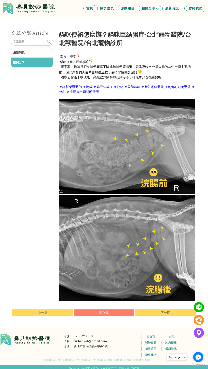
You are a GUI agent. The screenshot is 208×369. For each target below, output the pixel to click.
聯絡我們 (196, 8)
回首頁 (150, 336)
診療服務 (128, 8)
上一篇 (42, 313)
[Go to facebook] (198, 357)
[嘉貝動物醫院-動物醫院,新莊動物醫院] (28, 9)
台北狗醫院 (83, 359)
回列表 (103, 313)
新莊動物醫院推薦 (138, 359)
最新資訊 (172, 8)
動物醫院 (49, 359)
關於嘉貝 (107, 8)
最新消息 (19, 52)
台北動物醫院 (65, 359)
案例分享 (19, 62)
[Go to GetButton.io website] (198, 365)
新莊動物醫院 (116, 359)
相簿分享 (148, 8)
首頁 (89, 8)
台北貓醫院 (99, 359)
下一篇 (165, 313)
